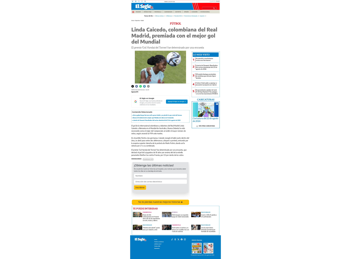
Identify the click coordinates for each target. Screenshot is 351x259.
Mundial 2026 (178, 16)
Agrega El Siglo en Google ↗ (177, 101)
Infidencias (169, 16)
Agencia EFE (134, 92)
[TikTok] (133, 2)
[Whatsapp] (140, 86)
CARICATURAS (205, 99)
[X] (139, 2)
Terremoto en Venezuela (190, 16)
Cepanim (202, 16)
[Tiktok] (172, 239)
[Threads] (136, 2)
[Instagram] (145, 2)
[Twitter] (132, 86)
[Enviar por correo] (148, 86)
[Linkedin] (144, 86)
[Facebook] (142, 2)
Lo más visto (201, 54)
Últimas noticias (159, 16)
